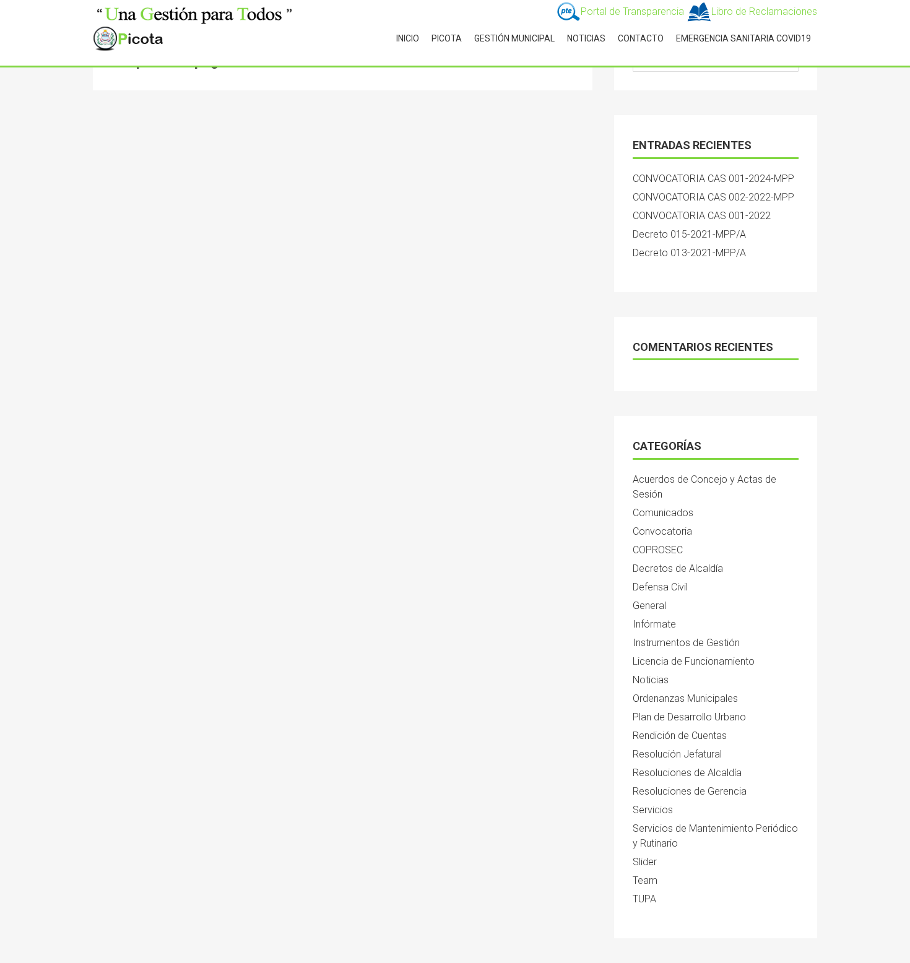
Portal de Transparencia (634, 11)
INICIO (407, 38)
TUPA (644, 899)
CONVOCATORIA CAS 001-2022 (702, 216)
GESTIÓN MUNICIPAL (514, 38)
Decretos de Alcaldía (678, 568)
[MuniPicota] (195, 13)
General (649, 605)
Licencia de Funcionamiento (694, 661)
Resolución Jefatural (677, 754)
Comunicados (663, 513)
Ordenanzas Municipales (685, 698)
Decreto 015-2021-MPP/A (689, 234)
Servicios (653, 810)
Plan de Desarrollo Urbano (689, 717)
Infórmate (654, 624)
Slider (645, 862)
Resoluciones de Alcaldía (687, 773)
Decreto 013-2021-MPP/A (689, 253)
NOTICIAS (586, 38)
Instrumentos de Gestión (686, 643)
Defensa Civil (660, 587)
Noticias (651, 680)
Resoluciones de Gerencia (690, 791)
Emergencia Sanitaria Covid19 (743, 38)
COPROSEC (658, 550)
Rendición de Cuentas (680, 735)
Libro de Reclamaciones (764, 11)
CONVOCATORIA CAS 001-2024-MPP (713, 178)
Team (645, 880)
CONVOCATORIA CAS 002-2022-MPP (713, 197)
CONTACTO (641, 38)
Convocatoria (662, 531)
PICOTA (446, 38)
